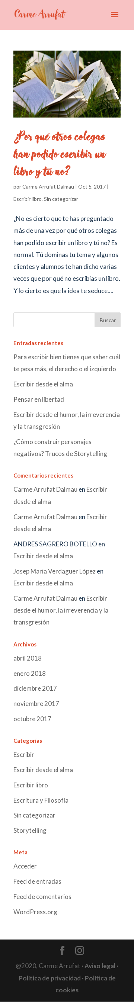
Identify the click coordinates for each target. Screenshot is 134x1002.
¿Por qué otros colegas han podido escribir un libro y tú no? (59, 154)
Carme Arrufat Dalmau (48, 186)
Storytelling (30, 830)
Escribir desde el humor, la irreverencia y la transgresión (60, 610)
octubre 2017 (32, 719)
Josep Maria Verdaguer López (54, 571)
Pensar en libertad (38, 399)
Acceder (25, 866)
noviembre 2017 (36, 703)
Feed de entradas (37, 881)
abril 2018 (27, 658)
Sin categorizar (61, 199)
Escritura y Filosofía (40, 800)
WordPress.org (35, 912)
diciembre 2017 (35, 688)
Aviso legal (99, 966)
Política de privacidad (50, 978)
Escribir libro (27, 199)
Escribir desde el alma (43, 384)
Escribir (23, 754)
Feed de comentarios (42, 896)
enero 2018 (29, 673)
